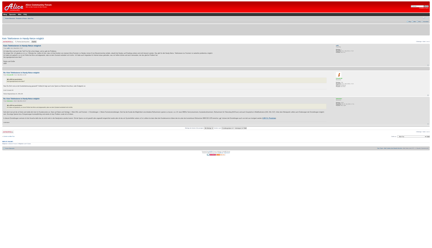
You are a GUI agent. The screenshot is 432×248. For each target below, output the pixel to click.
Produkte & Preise (21, 18)
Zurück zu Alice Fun (9, 136)
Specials (12, 14)
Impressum (227, 152)
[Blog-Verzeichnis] (211, 155)
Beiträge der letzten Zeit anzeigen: (194, 128)
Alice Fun (30, 18)
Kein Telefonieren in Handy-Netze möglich (23, 38)
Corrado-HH (10, 75)
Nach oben (428, 65)
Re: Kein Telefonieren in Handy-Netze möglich (21, 73)
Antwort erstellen (6, 41)
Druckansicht (423, 18)
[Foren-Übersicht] (14, 7)
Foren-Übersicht (10, 18)
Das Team (380, 148)
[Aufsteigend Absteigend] (240, 128)
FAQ (25, 14)
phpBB (210, 151)
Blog (5, 14)
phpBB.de (220, 152)
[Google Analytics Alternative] (220, 155)
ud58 (8, 48)
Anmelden (426, 21)
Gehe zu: (393, 136)
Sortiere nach (218, 128)
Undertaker (10, 101)
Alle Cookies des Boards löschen (393, 148)
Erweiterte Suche (424, 8)
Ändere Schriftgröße (427, 18)
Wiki (19, 14)
